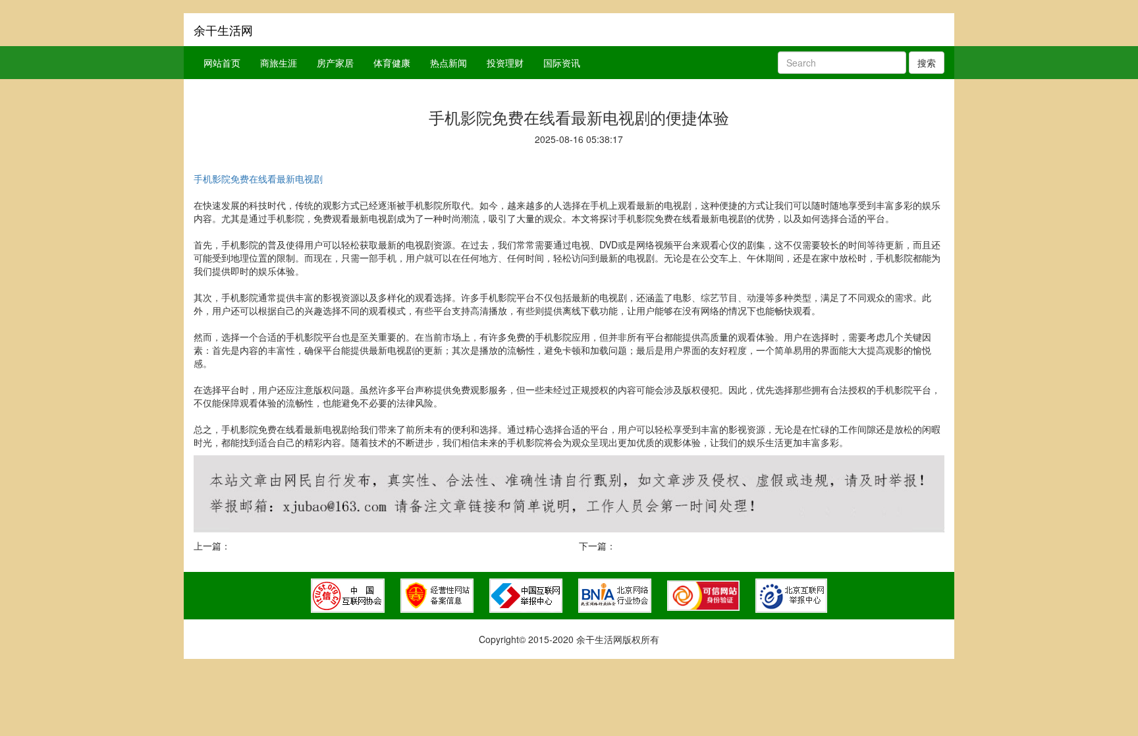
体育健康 (391, 62)
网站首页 (221, 62)
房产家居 (335, 62)
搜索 (926, 62)
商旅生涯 (278, 62)
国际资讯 (561, 62)
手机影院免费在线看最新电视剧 (258, 178)
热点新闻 (448, 62)
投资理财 (505, 62)
